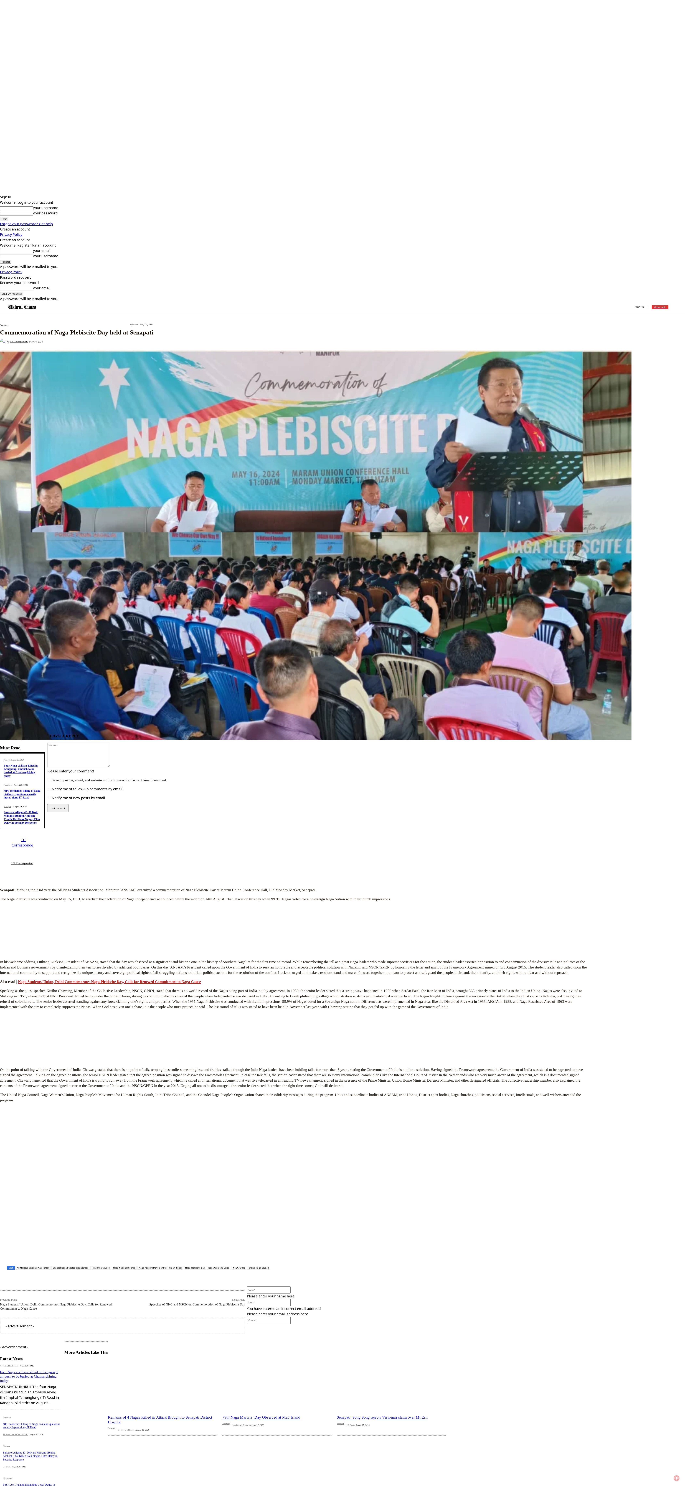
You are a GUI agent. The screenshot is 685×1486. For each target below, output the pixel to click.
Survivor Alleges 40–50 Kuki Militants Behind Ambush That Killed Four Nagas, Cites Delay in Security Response (30, 1440)
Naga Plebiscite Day (195, 1252)
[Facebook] (74, 341)
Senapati (4, 325)
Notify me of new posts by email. (79, 797)
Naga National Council (124, 1252)
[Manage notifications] (676, 1478)
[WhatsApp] (113, 341)
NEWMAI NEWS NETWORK (15, 1419)
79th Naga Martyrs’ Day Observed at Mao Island (261, 1401)
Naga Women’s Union (218, 1252)
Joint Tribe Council (101, 1252)
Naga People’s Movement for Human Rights (160, 1252)
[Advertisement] (296, 930)
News (6, 760)
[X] (87, 341)
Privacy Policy (11, 234)
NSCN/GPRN (239, 1252)
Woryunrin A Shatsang (12, 1480)
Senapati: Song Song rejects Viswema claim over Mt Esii (382, 1401)
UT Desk (6, 1451)
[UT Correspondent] (3, 341)
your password (45, 213)
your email (41, 250)
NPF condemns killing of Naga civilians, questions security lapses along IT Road (22, 794)
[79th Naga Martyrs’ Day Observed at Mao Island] (277, 1361)
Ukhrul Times (12, 1350)
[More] (126, 341)
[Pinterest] (100, 341)
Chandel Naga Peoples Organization (70, 1252)
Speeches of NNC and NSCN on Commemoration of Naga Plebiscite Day (197, 1288)
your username (45, 207)
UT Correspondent (19, 341)
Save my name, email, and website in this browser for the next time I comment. (109, 780)
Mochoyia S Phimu (126, 1414)
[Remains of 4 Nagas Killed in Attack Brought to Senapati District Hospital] (162, 1361)
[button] (676, 306)
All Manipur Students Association (33, 1252)
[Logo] (22, 307)
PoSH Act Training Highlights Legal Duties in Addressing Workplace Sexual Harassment (29, 1470)
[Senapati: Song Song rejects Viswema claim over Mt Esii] (391, 1361)
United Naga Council (258, 1252)
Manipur (7, 807)
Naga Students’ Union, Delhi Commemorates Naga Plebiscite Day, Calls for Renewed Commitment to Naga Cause (109, 982)
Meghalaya (7, 1462)
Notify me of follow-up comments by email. (87, 789)
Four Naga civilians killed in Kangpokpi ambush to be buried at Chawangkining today (21, 770)
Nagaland (8, 785)
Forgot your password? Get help (26, 223)
